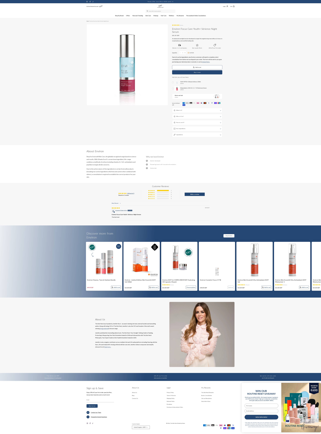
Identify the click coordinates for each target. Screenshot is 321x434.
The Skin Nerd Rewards (207, 392)
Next (319, 237)
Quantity (174, 52)
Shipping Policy (171, 398)
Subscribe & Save (205, 401)
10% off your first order (160, 376)
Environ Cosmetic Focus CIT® (210, 280)
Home (88, 21)
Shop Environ (229, 235)
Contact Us (135, 398)
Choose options (190, 287)
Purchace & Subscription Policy (175, 407)
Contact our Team (96, 412)
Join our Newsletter (206, 398)
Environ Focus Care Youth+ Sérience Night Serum (99, 21)
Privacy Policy (170, 392)
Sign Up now (92, 406)
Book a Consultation (206, 395)
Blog (133, 395)
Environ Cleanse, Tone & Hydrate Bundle (101, 280)
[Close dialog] (316, 385)
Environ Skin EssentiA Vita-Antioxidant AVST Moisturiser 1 (290, 281)
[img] (116, 208)
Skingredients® (104, 328)
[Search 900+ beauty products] (147, 11)
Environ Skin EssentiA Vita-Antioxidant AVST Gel (253, 281)
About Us (134, 392)
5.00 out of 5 (130, 193)
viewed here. (206, 62)
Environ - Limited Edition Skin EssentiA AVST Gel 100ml (140, 281)
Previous (316, 237)
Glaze (183, 423)
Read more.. (107, 347)
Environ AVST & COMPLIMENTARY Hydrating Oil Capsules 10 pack (178, 281)
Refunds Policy (170, 401)
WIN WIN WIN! (261, 417)
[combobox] (160, 11)
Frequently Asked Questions (99, 417)
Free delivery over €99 (53, 376)
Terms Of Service (171, 395)
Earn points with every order (268, 376)
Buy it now (197, 72)
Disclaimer (169, 404)
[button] (119, 15)
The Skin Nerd (173, 423)
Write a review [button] (194, 194)
